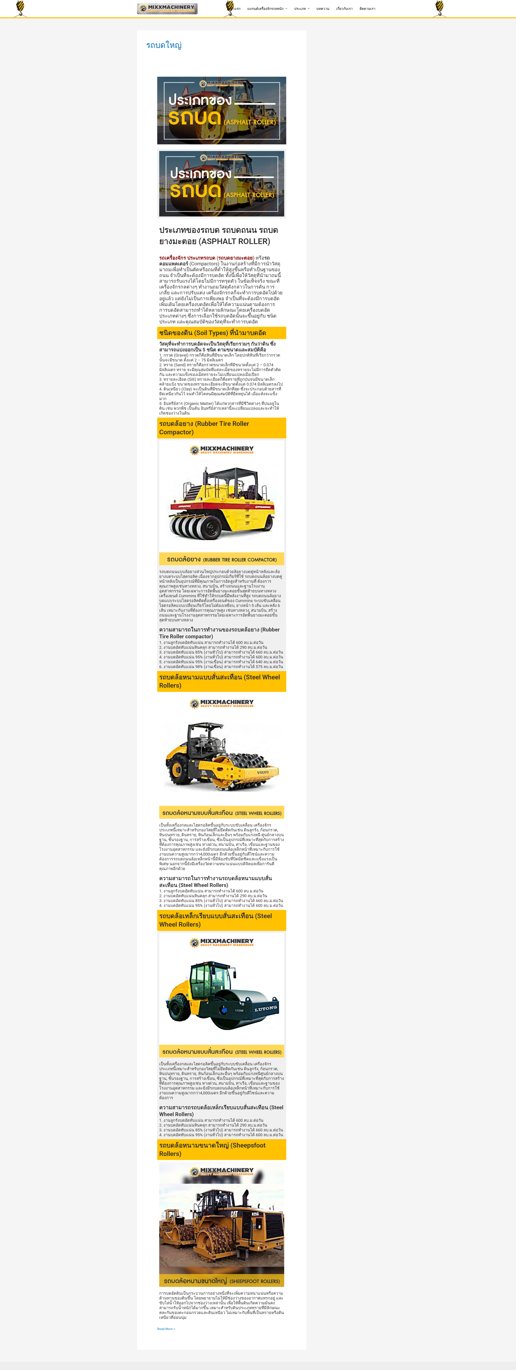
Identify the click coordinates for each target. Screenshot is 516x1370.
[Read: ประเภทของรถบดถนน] (221, 110)
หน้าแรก (234, 9)
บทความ (322, 9)
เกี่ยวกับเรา (344, 9)
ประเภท (300, 9)
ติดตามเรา (368, 9)
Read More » (166, 1329)
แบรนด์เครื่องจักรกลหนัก (265, 9)
